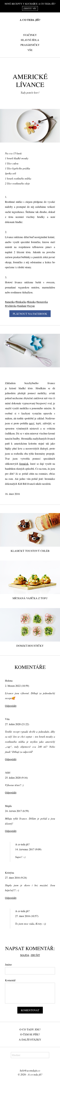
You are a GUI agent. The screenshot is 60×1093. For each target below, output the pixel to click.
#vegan (31, 305)
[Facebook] (28, 1064)
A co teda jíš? (30, 20)
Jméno (8, 964)
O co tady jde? (30, 1029)
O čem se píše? (30, 1034)
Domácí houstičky (30, 645)
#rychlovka (10, 305)
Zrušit (35, 955)
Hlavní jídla (30, 40)
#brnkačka (20, 301)
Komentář (10, 980)
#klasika (31, 301)
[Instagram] (32, 1064)
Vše (30, 50)
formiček (23, 463)
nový (31, 423)
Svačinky (30, 35)
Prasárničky (30, 45)
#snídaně (21, 305)
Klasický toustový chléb (30, 550)
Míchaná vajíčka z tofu (30, 598)
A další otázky (30, 1039)
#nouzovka (42, 301)
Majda (24, 955)
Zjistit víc (30, 8)
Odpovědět (10, 705)
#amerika (10, 301)
